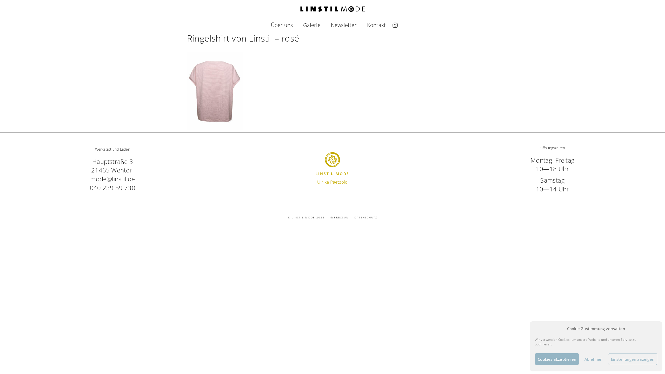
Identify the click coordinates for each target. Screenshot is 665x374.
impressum (339, 217)
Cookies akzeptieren (557, 359)
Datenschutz (365, 217)
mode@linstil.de (112, 179)
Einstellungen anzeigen (632, 359)
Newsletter (344, 25)
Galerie (311, 25)
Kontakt (376, 25)
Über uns (282, 25)
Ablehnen (593, 359)
